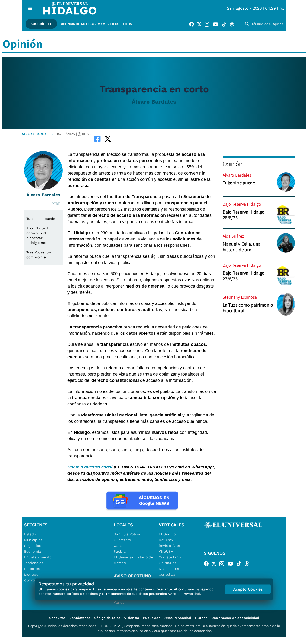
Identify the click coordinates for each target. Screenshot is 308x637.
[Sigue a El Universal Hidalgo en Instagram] (208, 25)
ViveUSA (166, 551)
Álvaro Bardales (154, 101)
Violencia (131, 618)
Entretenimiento (38, 557)
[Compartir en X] (107, 138)
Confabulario (170, 557)
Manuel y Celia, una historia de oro (241, 247)
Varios (119, 602)
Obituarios (167, 563)
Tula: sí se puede (239, 183)
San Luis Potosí (127, 534)
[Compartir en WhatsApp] (114, 138)
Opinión (232, 163)
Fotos (126, 24)
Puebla (120, 551)
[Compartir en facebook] (97, 138)
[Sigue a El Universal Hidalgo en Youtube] (217, 25)
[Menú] (30, 8)
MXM (101, 24)
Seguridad (32, 546)
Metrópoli (32, 574)
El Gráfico (167, 534)
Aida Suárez (233, 236)
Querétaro (122, 540)
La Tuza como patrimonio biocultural (248, 308)
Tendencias (33, 563)
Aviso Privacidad (177, 618)
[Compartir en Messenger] (121, 138)
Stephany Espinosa (240, 297)
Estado (30, 534)
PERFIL (57, 204)
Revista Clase (170, 546)
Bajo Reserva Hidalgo (242, 204)
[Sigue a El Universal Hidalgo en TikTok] (226, 25)
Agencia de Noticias (78, 24)
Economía (32, 551)
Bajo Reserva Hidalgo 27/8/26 (243, 276)
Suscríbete (41, 24)
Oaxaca (120, 546)
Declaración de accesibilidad (235, 618)
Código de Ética (107, 618)
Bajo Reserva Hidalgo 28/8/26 (243, 215)
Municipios (33, 540)
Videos (113, 24)
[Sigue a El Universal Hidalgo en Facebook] (193, 25)
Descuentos (169, 569)
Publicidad (151, 618)
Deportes (32, 569)
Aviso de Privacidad (184, 594)
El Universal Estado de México (133, 560)
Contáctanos (79, 618)
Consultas (167, 574)
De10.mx (166, 540)
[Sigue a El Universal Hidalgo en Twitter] (201, 25)
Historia (201, 618)
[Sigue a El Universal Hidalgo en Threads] (233, 25)
